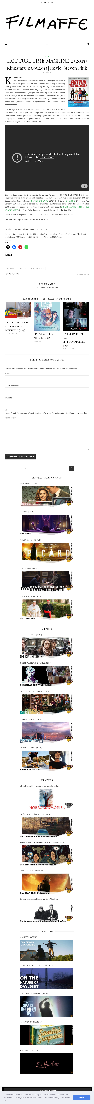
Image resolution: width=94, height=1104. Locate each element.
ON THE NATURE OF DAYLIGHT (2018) (36, 965)
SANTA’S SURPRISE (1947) (31, 1022)
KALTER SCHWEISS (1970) (31, 747)
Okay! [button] (81, 1098)
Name (8, 373)
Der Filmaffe (14, 274)
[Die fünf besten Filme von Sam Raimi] (46, 827)
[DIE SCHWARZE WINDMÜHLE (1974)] (46, 676)
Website (8, 398)
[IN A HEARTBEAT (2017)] (46, 1063)
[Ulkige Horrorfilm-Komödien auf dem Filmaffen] (46, 799)
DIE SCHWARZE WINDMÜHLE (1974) (35, 663)
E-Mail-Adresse (12, 385)
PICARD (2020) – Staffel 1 (30, 540)
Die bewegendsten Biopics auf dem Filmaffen (39, 899)
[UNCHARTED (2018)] (46, 950)
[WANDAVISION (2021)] (46, 496)
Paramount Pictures (37, 268)
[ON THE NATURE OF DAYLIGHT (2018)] (46, 978)
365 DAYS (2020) (27, 511)
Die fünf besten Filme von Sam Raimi (35, 814)
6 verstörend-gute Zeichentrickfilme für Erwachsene (42, 842)
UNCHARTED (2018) (28, 937)
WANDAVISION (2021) (29, 483)
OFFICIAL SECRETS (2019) (31, 634)
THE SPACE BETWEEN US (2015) (34, 993)
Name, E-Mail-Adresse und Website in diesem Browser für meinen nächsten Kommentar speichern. (46, 413)
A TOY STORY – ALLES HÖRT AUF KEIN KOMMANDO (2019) (16, 326)
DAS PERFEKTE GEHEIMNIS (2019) (34, 691)
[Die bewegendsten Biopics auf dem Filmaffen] (46, 912)
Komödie (23, 268)
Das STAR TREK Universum (31, 870)
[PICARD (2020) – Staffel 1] (46, 553)
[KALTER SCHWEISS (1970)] (46, 760)
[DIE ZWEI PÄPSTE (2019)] (46, 609)
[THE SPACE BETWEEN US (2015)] (46, 1006)
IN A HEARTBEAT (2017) (30, 1050)
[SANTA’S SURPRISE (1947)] (46, 1035)
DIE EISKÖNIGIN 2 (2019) (30, 719)
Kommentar (10, 418)
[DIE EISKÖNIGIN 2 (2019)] (46, 732)
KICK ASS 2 (70, 201)
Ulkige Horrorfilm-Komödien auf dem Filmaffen (39, 786)
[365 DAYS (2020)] (46, 524)
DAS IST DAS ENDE (39, 201)
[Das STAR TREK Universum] (46, 883)
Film (47, 56)
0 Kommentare (83, 274)
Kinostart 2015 (11, 268)
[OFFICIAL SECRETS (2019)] (46, 647)
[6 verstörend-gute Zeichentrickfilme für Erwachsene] (46, 855)
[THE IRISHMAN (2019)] (46, 581)
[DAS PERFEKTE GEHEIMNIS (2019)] (46, 704)
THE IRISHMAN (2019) (29, 568)
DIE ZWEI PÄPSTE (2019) (30, 596)
